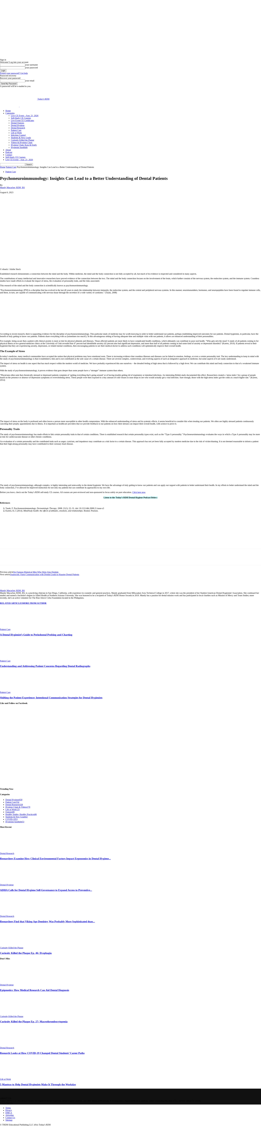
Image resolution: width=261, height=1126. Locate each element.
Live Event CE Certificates (22, 120)
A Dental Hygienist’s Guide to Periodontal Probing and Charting (36, 634)
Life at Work (16, 133)
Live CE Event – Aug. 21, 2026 (24, 115)
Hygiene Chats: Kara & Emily (24, 145)
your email (29, 81)
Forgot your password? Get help (14, 73)
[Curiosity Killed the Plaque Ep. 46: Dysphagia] (15, 945)
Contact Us (10, 1117)
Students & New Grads (21, 137)
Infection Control (18, 135)
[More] (68, 196)
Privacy (8, 1110)
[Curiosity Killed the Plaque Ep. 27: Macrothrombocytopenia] (15, 1014)
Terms (8, 1108)
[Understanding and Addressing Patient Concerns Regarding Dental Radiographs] (15, 658)
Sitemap (8, 1120)
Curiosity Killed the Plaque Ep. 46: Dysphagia (26, 953)
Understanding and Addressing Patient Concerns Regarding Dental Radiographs (45, 666)
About (8, 150)
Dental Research (18, 128)
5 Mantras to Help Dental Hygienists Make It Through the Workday (38, 1084)
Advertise (9, 1115)
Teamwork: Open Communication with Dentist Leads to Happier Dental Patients (44, 574)
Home (8, 111)
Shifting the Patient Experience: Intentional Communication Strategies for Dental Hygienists (51, 697)
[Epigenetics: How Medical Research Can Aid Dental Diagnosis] (15, 982)
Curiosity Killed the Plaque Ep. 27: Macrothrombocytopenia (34, 1021)
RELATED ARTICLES (11, 603)
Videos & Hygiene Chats (21, 142)
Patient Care (16, 130)
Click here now (138, 492)
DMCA (8, 1113)
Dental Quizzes (17, 123)
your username (31, 65)
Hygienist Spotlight (19, 147)
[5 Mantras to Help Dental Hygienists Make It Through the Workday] (15, 1077)
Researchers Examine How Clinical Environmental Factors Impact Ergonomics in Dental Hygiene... (55, 858)
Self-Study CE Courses (21, 118)
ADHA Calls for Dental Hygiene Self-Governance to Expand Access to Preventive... (46, 890)
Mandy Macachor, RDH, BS (12, 187)
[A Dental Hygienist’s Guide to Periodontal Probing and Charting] (15, 627)
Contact (8, 155)
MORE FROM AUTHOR (34, 603)
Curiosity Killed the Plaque (22, 140)
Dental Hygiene (17, 125)
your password (31, 67)
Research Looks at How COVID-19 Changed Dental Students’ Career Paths (42, 1053)
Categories (10, 113)
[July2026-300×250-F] (20, 329)
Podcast (8, 152)
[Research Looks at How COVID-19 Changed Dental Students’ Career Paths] (15, 1045)
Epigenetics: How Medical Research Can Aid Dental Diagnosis (34, 990)
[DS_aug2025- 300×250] (20, 480)
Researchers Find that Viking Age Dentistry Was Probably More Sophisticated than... (47, 921)
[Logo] (10, 106)
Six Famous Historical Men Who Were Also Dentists (35, 572)
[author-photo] (6, 588)
